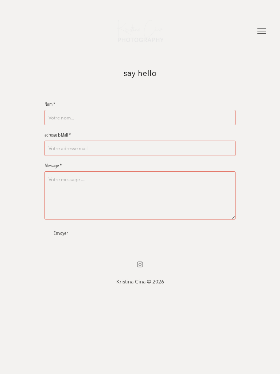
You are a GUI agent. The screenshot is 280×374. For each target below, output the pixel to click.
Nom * (49, 104)
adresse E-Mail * (57, 135)
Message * (53, 165)
